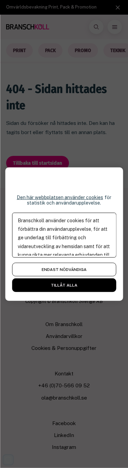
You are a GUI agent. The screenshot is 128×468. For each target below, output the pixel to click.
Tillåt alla (64, 285)
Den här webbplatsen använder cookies (60, 197)
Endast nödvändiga (64, 269)
